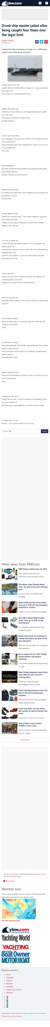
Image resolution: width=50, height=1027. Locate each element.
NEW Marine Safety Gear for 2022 (33, 569)
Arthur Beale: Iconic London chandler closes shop (30, 724)
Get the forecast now (11, 920)
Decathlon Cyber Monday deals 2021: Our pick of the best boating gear (33, 586)
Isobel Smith (7, 40)
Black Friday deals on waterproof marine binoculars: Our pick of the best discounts (33, 638)
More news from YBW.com (21, 564)
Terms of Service (11, 876)
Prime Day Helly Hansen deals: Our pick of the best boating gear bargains (33, 692)
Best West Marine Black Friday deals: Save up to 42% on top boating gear (31, 620)
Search (44, 431)
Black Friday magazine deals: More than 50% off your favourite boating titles (33, 674)
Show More (10, 881)
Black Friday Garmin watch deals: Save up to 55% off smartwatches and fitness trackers (33, 605)
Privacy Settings (17, 1016)
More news (25, 740)
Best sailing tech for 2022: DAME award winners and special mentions (32, 656)
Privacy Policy (41, 874)
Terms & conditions (39, 1013)
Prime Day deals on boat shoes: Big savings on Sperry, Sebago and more (33, 711)
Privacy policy (6, 1016)
